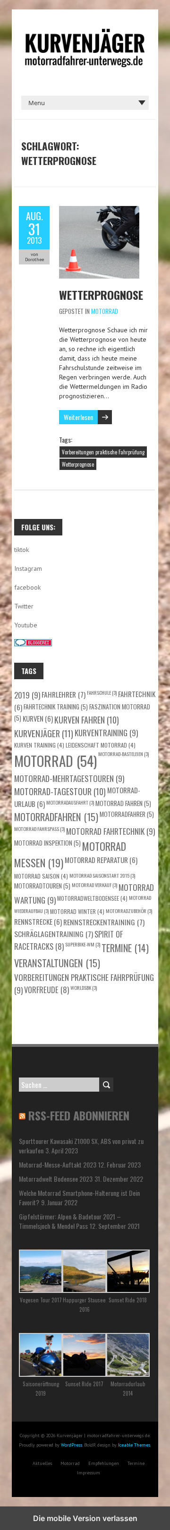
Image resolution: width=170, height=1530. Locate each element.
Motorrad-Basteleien (123, 753)
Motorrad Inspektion (47, 842)
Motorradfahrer (127, 814)
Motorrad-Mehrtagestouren (69, 778)
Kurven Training (39, 744)
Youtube (25, 625)
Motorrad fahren (123, 803)
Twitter (24, 606)
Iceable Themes (134, 1445)
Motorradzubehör (129, 910)
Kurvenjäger (43, 733)
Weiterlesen (78, 417)
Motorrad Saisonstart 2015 (102, 875)
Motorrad (104, 311)
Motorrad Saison (41, 876)
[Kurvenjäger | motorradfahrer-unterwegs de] (85, 33)
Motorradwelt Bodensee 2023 (56, 1179)
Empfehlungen (103, 1463)
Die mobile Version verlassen (85, 1518)
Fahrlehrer (63, 694)
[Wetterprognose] (99, 210)
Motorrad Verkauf (94, 884)
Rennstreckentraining (103, 921)
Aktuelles (42, 1463)
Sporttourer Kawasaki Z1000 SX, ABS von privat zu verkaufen (81, 1145)
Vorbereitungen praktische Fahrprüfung (103, 452)
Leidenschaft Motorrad (101, 744)
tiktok (21, 549)
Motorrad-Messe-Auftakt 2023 (57, 1164)
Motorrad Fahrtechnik (110, 831)
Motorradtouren (42, 885)
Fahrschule (102, 692)
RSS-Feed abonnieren (78, 1115)
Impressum (88, 1473)
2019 (27, 695)
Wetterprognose (101, 294)
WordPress (71, 1445)
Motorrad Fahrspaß (39, 828)
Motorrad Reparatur (101, 860)
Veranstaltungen (57, 963)
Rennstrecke (38, 921)
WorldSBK (83, 987)
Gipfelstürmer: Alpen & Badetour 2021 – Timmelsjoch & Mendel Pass (70, 1221)
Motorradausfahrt (70, 802)
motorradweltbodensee (92, 898)
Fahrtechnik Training (56, 706)
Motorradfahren (56, 817)
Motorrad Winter (77, 911)
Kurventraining (106, 732)
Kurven (38, 718)
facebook (27, 587)
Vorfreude (46, 989)
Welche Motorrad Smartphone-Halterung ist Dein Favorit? (79, 1197)
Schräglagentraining (53, 933)
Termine (125, 948)
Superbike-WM (82, 944)
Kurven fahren (86, 720)
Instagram (28, 568)
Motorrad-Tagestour (60, 791)
